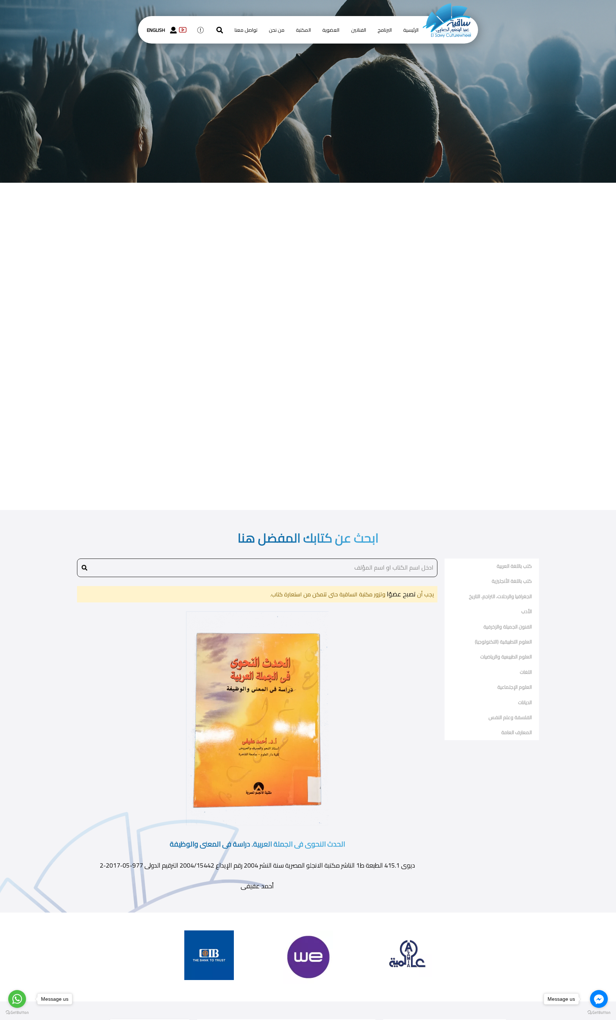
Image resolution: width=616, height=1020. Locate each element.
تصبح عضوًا (400, 594)
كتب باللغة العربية (514, 566)
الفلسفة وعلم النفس (510, 717)
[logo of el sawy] (447, 7)
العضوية (330, 30)
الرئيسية (411, 30)
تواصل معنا (246, 30)
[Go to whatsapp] (17, 999)
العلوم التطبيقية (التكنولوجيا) (503, 641)
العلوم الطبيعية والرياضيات (506, 656)
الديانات (525, 702)
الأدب (526, 611)
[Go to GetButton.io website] (17, 1012)
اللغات (526, 672)
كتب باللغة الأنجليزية (512, 581)
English (156, 30)
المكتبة (303, 30)
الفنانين (358, 30)
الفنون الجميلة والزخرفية (507, 626)
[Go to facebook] (599, 999)
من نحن (276, 30)
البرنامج (385, 30)
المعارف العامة (516, 732)
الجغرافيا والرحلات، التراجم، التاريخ (500, 596)
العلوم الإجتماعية (514, 687)
